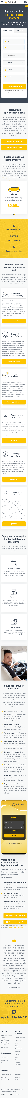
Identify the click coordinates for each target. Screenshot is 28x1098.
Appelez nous (14, 441)
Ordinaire (16, 194)
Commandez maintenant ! (14, 321)
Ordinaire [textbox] (9, 63)
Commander (7, 30)
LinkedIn (11, 1094)
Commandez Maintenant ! (15, 87)
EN (26, 6)
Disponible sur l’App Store (14, 148)
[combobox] (14, 62)
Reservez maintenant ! (14, 402)
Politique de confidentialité (15, 927)
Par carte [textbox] (9, 70)
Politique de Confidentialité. (8, 1091)
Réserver (20, 30)
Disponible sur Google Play (14, 141)
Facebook (4, 1094)
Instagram (18, 1094)
